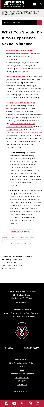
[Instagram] (30, 403)
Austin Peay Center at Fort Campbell (22, 313)
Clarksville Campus (22, 310)
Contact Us (22, 384)
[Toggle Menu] (34, 4)
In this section (12, 22)
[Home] (22, 331)
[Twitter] (22, 403)
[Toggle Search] (41, 4)
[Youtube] (14, 403)
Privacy (22, 381)
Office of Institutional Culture (21, 11)
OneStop (9, 348)
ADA (22, 370)
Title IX (22, 367)
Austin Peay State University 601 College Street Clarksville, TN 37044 (22, 295)
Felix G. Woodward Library (22, 317)
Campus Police (13, 130)
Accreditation (21, 377)
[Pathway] (31, 348)
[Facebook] (6, 403)
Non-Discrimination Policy (22, 363)
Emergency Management (22, 374)
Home (4, 11)
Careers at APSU (22, 360)
